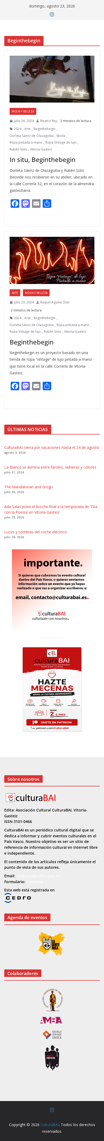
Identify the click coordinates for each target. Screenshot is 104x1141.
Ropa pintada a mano (26, 142)
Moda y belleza (23, 111)
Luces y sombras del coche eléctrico (35, 531)
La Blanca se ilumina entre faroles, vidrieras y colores (50, 467)
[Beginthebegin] (52, 260)
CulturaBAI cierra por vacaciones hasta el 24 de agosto (51, 447)
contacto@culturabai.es (38, 875)
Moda (61, 135)
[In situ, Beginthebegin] (52, 79)
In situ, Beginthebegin (42, 159)
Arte (27, 129)
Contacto (34, 881)
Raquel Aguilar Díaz (55, 302)
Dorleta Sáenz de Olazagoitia (32, 135)
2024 (17, 129)
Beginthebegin (44, 129)
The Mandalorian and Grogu (28, 486)
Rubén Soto (18, 149)
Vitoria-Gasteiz (41, 149)
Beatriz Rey (48, 121)
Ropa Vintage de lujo (61, 142)
